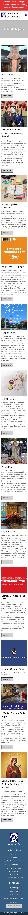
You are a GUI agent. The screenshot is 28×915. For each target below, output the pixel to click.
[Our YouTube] (15, 844)
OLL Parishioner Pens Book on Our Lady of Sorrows (12, 784)
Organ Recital (8, 531)
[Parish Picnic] (14, 451)
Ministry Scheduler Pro (14, 868)
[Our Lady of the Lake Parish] (10, 18)
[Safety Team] (14, 58)
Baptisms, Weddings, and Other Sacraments (12, 861)
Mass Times (14, 855)
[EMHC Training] (14, 383)
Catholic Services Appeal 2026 (13, 597)
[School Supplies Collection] (14, 188)
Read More (7, 96)
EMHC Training (8, 399)
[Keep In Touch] (14, 317)
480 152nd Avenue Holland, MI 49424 (14, 888)
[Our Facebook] (9, 844)
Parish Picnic (7, 467)
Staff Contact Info (14, 906)
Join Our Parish (14, 871)
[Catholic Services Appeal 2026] (14, 580)
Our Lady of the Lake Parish (12, 912)
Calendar (14, 857)
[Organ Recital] (14, 515)
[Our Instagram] (12, 844)
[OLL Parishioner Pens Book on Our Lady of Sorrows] (14, 765)
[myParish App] (19, 844)
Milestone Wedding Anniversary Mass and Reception (12, 132)
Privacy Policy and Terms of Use (14, 877)
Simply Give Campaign (12, 266)
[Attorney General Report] (14, 653)
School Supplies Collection (9, 206)
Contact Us (15, 874)
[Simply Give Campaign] (14, 250)
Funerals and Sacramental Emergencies (10, 865)
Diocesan (17, 913)
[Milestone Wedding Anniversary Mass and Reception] (14, 114)
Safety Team (7, 74)
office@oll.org (14, 902)
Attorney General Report (13, 669)
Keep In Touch (8, 332)
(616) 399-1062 (14, 891)
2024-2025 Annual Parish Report (13, 715)
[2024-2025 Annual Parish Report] (14, 697)
